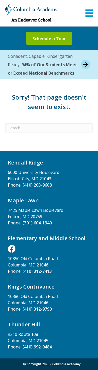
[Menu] (89, 13)
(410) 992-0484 (37, 347)
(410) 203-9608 (37, 185)
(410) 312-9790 (37, 309)
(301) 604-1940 (37, 223)
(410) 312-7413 (37, 271)
